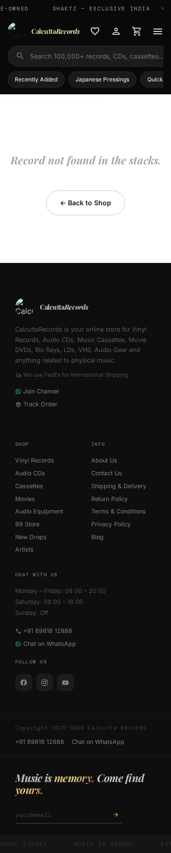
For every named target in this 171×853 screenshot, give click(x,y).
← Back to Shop (85, 203)
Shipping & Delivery (118, 486)
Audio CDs (30, 473)
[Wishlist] (95, 31)
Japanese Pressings (102, 79)
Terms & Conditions (118, 511)
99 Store (27, 524)
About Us (104, 460)
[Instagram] (44, 682)
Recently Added (36, 79)
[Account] (115, 31)
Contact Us (106, 473)
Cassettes (29, 486)
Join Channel (41, 391)
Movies (25, 498)
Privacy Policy (111, 524)
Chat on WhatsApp (49, 643)
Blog (97, 537)
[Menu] (157, 31)
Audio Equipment (39, 511)
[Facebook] (23, 682)
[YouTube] (65, 682)
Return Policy (109, 498)
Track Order (40, 404)
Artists (24, 549)
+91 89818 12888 (47, 630)
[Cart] (136, 31)
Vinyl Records (34, 460)
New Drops (31, 537)
